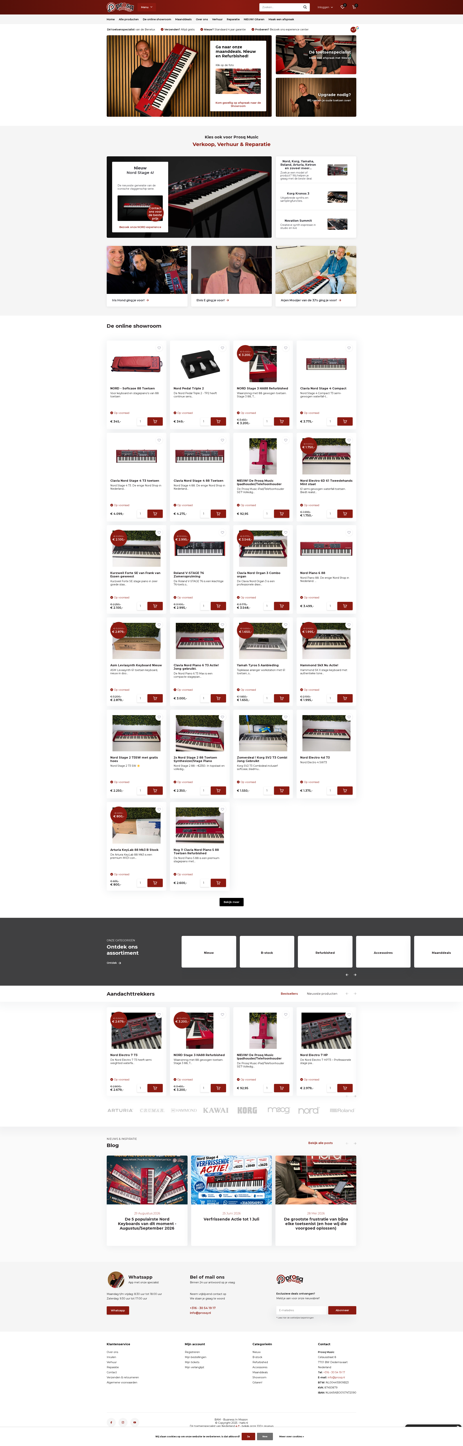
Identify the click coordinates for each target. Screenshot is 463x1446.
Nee (264, 1436)
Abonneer (254, 756)
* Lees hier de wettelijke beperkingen (231, 764)
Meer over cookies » (291, 1436)
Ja (248, 1436)
